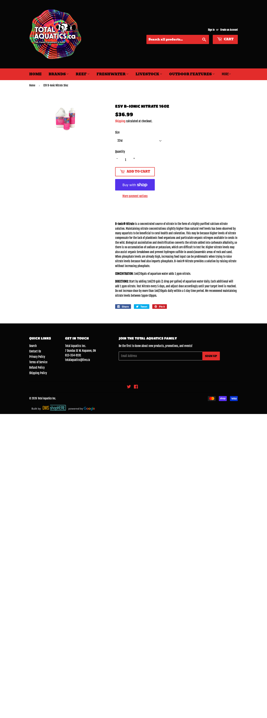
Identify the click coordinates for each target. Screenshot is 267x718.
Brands (57, 74)
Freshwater (111, 74)
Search (33, 346)
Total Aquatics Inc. (47, 398)
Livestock (148, 74)
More (225, 74)
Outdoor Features (190, 74)
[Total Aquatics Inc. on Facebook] (136, 387)
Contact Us (35, 351)
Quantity (120, 151)
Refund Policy (37, 367)
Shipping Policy (38, 373)
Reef (81, 74)
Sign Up (211, 356)
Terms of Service (38, 362)
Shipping (120, 121)
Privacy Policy (37, 356)
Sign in (211, 29)
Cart (228, 39)
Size (117, 132)
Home (35, 74)
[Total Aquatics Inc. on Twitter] (129, 387)
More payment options (135, 196)
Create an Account (229, 29)
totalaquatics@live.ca (77, 360)
